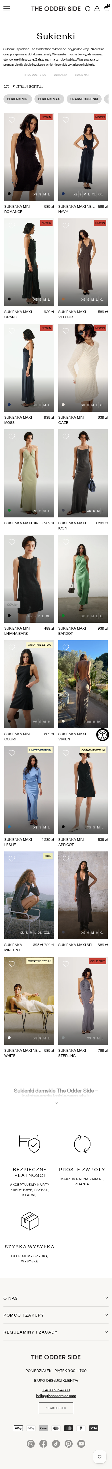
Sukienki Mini (17, 99)
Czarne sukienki (84, 99)
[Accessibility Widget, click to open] (102, 734)
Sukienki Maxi (49, 99)
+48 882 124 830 (56, 1389)
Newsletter (56, 1408)
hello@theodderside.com (56, 1395)
